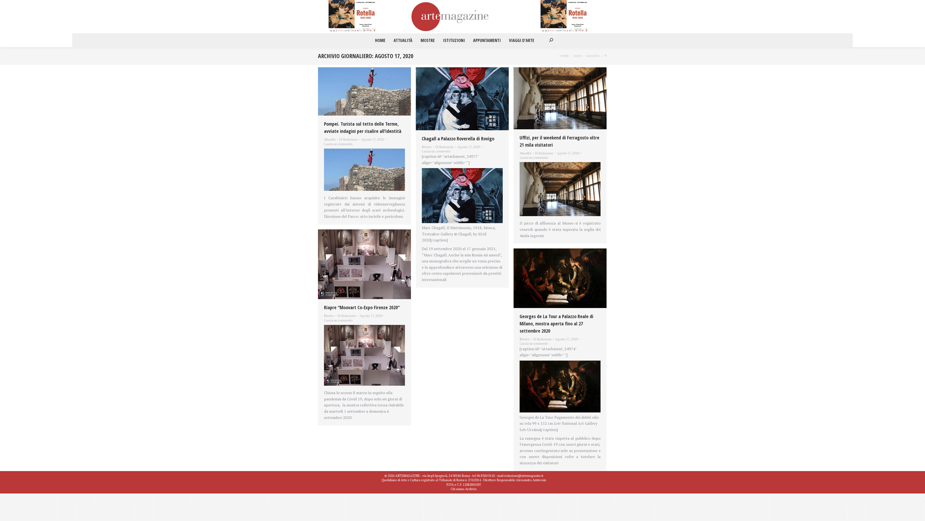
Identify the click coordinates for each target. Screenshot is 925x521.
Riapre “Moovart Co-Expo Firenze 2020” (362, 307)
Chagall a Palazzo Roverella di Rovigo (458, 138)
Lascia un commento (338, 144)
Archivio (471, 489)
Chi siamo (457, 489)
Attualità (330, 139)
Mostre (427, 147)
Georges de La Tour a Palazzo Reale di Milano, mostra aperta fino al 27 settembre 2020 (556, 323)
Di (348, 139)
